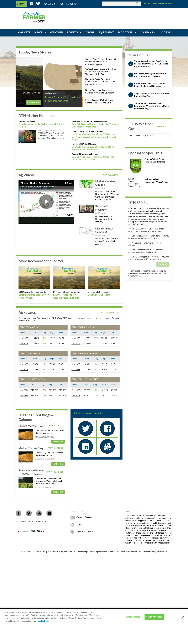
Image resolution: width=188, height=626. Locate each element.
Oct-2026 (76, 370)
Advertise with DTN (84, 532)
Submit (163, 264)
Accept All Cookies (154, 617)
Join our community (162, 4)
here (140, 276)
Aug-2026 (24, 390)
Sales (78, 524)
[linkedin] (85, 446)
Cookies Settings (133, 617)
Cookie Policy (43, 621)
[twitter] (85, 428)
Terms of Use (40, 552)
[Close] (183, 617)
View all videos (110, 175)
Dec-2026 (24, 344)
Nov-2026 (76, 344)
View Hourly (161, 126)
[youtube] (107, 446)
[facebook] (107, 428)
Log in (147, 4)
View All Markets (109, 312)
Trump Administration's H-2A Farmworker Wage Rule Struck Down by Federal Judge (48, 481)
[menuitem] (24, 32)
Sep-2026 (24, 338)
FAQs (61, 4)
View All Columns (54, 472)
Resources (71, 4)
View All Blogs (55, 426)
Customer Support (84, 517)
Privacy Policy (26, 552)
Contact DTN (49, 4)
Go (166, 136)
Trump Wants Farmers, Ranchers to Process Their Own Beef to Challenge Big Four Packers (151, 64)
